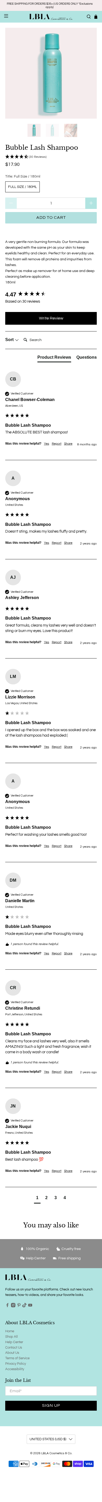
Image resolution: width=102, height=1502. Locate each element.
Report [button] (56, 443)
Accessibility (14, 1369)
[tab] (54, 358)
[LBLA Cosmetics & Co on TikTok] (24, 1306)
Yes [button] (46, 443)
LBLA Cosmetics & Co (56, 1453)
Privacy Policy (15, 1363)
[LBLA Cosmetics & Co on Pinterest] (19, 1306)
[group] (51, 295)
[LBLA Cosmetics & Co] (51, 17)
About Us (12, 1353)
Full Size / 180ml (22, 187)
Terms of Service (17, 1358)
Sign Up (51, 1405)
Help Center (14, 1342)
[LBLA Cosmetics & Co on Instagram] (13, 1306)
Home (9, 1331)
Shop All (11, 1336)
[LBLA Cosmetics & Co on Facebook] (7, 1306)
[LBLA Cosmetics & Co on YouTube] (30, 1306)
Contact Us (13, 1347)
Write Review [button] (51, 318)
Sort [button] (10, 339)
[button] (51, 157)
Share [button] (68, 443)
